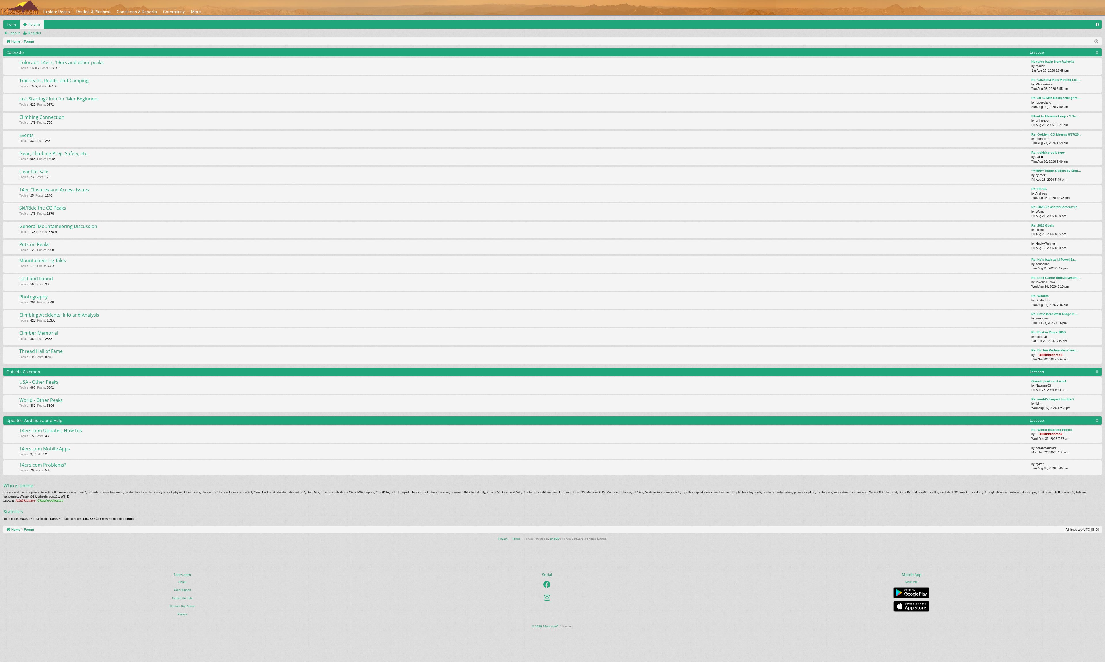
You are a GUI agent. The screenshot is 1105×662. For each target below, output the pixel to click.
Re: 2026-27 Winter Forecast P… (1055, 207)
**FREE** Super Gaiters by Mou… (1056, 170)
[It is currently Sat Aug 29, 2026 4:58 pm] (1096, 41)
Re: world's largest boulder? (1052, 399)
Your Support (182, 589)
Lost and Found (36, 278)
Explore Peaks (56, 11)
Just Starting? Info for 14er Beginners (59, 99)
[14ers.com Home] (20, 8)
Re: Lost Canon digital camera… (1056, 277)
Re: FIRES (1039, 189)
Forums (34, 24)
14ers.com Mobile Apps (44, 449)
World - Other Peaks (41, 400)
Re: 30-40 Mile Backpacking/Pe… (1056, 98)
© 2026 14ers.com (545, 626)
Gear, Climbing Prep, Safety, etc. (53, 153)
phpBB (554, 538)
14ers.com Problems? (42, 465)
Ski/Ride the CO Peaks (42, 208)
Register (34, 33)
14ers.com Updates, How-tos (50, 430)
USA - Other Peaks (38, 382)
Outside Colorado (23, 371)
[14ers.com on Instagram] (547, 598)
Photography (33, 297)
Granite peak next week (1049, 381)
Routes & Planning (93, 11)
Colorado (15, 52)
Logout (14, 33)
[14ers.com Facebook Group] (546, 584)
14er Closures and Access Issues (54, 190)
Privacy (182, 614)
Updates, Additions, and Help (34, 420)
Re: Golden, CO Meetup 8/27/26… (1056, 134)
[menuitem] (1097, 24)
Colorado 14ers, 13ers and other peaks (61, 62)
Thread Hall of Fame (41, 351)
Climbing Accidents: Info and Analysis (59, 315)
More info (911, 581)
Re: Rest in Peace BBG (1048, 332)
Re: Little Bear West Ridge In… (1054, 314)
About (182, 581)
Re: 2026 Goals (1042, 225)
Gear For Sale (33, 171)
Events (26, 135)
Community (174, 11)
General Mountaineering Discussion (58, 226)
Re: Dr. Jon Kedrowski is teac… (1055, 350)
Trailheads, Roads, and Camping (54, 80)
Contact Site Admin (182, 606)
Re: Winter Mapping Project (1052, 429)
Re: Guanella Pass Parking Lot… (1056, 79)
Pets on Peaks (34, 244)
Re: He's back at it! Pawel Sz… (1054, 259)
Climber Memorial (38, 333)
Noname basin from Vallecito (1053, 61)
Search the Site (182, 598)
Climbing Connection (41, 117)
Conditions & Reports (137, 11)
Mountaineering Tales (42, 260)
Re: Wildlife (1040, 296)
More (196, 11)
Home (11, 24)
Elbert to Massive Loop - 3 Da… (1055, 116)
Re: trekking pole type (1048, 152)
